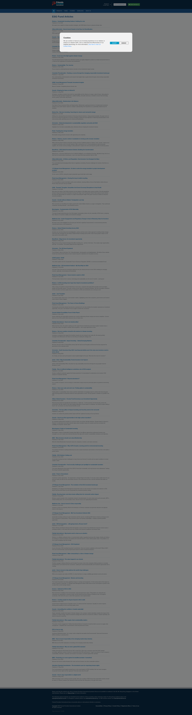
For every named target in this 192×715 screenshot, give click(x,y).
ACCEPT (114, 43)
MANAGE (124, 43)
